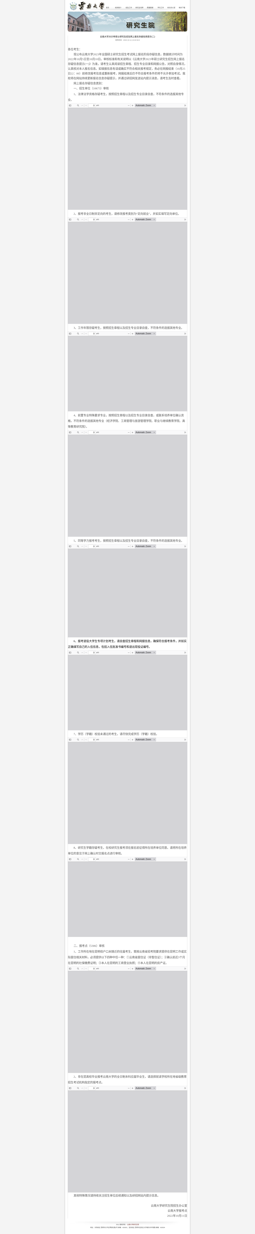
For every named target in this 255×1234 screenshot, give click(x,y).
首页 (107, 8)
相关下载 (182, 8)
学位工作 (161, 8)
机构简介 (118, 8)
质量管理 (150, 8)
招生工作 (129, 8)
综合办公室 (171, 8)
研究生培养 (139, 8)
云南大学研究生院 (133, 1224)
